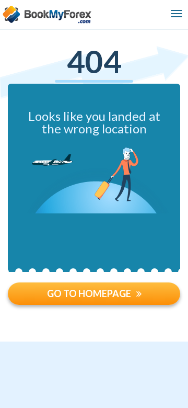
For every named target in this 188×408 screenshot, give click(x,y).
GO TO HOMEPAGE (89, 293)
